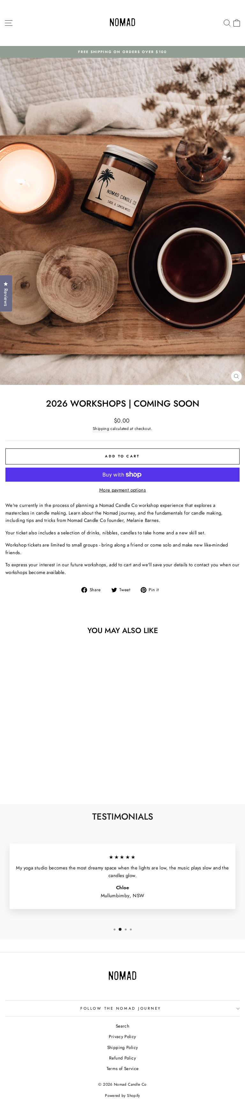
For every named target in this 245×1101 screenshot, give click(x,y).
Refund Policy (122, 1058)
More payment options (122, 489)
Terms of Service (123, 1068)
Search (122, 1026)
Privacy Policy (122, 1036)
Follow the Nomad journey (120, 1008)
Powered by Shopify (122, 1095)
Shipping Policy (122, 1047)
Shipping (101, 429)
